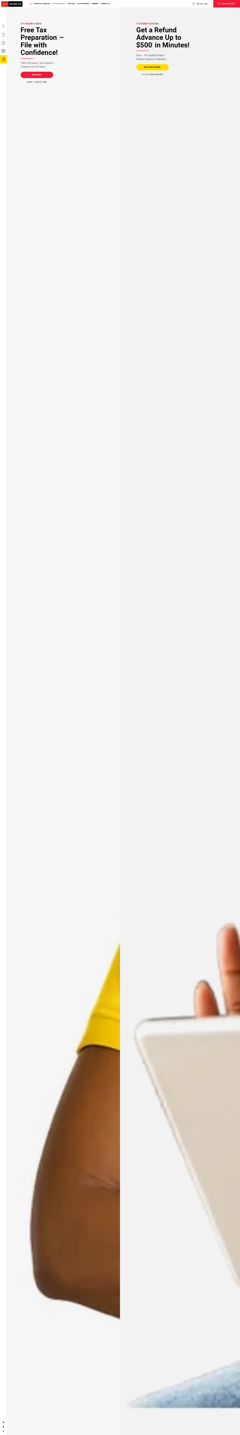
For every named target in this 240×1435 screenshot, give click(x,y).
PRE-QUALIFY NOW (152, 67)
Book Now (36, 75)
